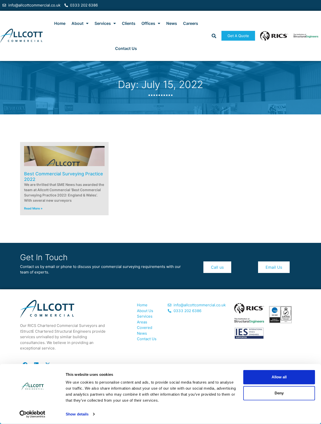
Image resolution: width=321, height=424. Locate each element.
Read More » (33, 208)
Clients (128, 23)
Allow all (279, 377)
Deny (279, 393)
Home (59, 23)
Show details (77, 414)
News (171, 23)
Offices (148, 23)
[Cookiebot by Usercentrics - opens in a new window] (32, 414)
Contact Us (126, 48)
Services (103, 23)
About (77, 23)
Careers (190, 23)
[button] (214, 36)
